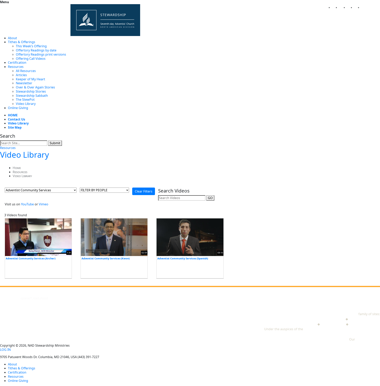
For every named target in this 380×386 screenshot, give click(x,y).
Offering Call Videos (31, 58)
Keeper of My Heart (30, 79)
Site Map (15, 127)
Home (17, 168)
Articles (21, 75)
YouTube (27, 204)
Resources (16, 66)
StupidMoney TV (333, 324)
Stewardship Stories (31, 91)
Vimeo (43, 204)
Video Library (26, 103)
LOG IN (5, 350)
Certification (17, 62)
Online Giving (18, 108)
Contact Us (16, 119)
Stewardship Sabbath (32, 95)
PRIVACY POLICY (368, 339)
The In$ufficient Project (299, 324)
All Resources (26, 71)
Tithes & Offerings (21, 42)
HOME (13, 115)
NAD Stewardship (344, 314)
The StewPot (25, 99)
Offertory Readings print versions (41, 54)
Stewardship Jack (332, 319)
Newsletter (24, 83)
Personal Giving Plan (364, 324)
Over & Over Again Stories (35, 87)
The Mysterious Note (364, 319)
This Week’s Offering (31, 46)
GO (210, 198)
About (12, 38)
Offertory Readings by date (36, 50)
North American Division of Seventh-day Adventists (342, 329)
